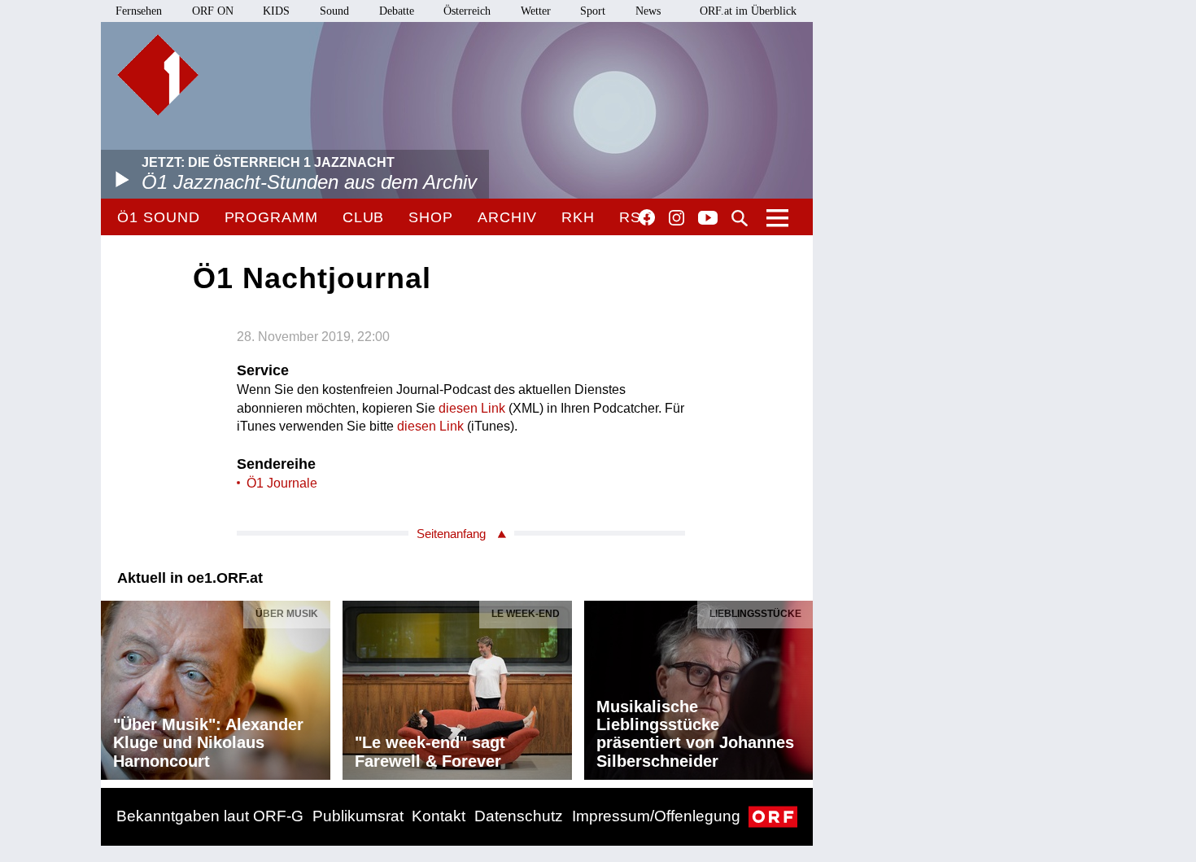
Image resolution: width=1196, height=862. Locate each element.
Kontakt (438, 816)
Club (364, 217)
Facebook (647, 217)
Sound (334, 11)
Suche (739, 218)
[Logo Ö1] (158, 75)
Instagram (676, 218)
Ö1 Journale (282, 483)
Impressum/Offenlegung (656, 816)
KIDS (276, 11)
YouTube (708, 219)
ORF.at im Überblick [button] (748, 11)
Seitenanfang (451, 533)
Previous (114, 686)
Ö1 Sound (158, 217)
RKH (578, 217)
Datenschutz (518, 816)
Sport (592, 11)
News (648, 11)
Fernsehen (139, 11)
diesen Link (472, 408)
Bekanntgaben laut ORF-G (209, 816)
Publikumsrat (358, 816)
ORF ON (213, 11)
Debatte (396, 11)
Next (800, 686)
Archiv (507, 217)
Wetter (536, 11)
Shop (430, 217)
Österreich (467, 11)
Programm (271, 217)
